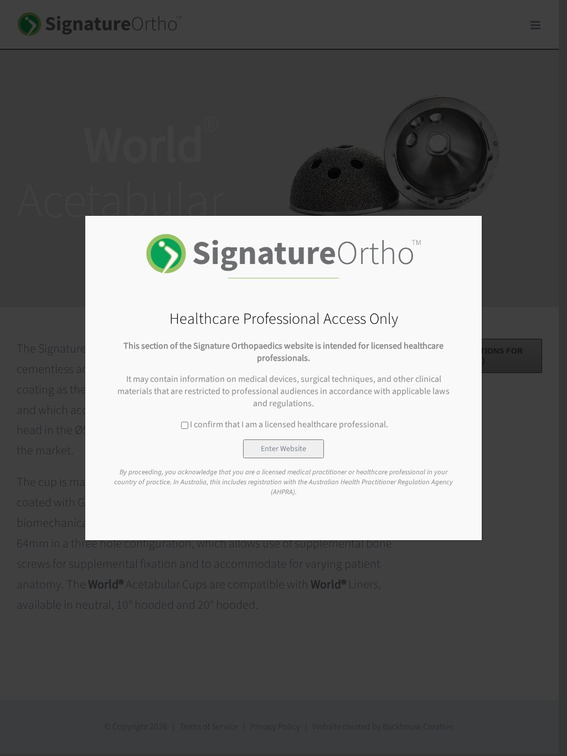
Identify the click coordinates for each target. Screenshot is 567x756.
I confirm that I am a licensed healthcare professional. (289, 424)
